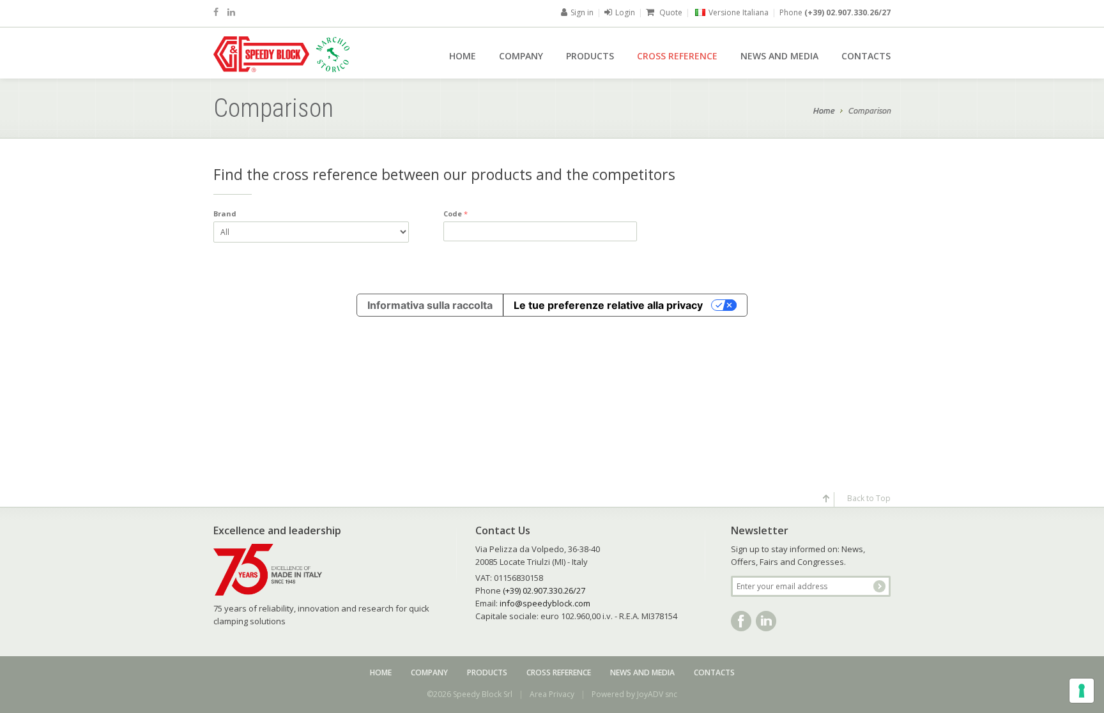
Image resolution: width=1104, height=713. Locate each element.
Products (590, 56)
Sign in (582, 12)
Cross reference (677, 56)
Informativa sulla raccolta (430, 305)
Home (462, 56)
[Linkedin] (231, 12)
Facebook (741, 621)
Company (521, 56)
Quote (669, 12)
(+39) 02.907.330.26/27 (847, 12)
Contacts (866, 56)
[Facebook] (215, 12)
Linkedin (766, 621)
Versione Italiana (739, 12)
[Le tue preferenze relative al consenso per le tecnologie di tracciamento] (1082, 691)
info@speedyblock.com (545, 603)
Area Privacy (552, 694)
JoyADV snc (657, 694)
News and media (779, 56)
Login (625, 12)
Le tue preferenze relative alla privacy (608, 305)
